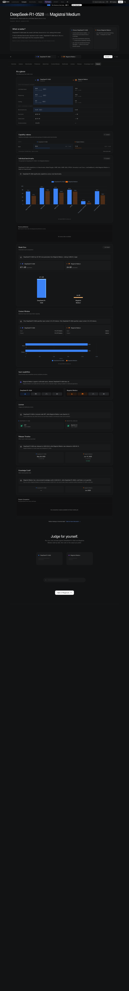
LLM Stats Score (22, 89)
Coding (20, 101)
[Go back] (10, 56)
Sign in (120, 2)
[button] (54, 57)
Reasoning (21, 95)
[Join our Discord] (67, 2)
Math (19, 146)
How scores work (106, 151)
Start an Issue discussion (73, 521)
